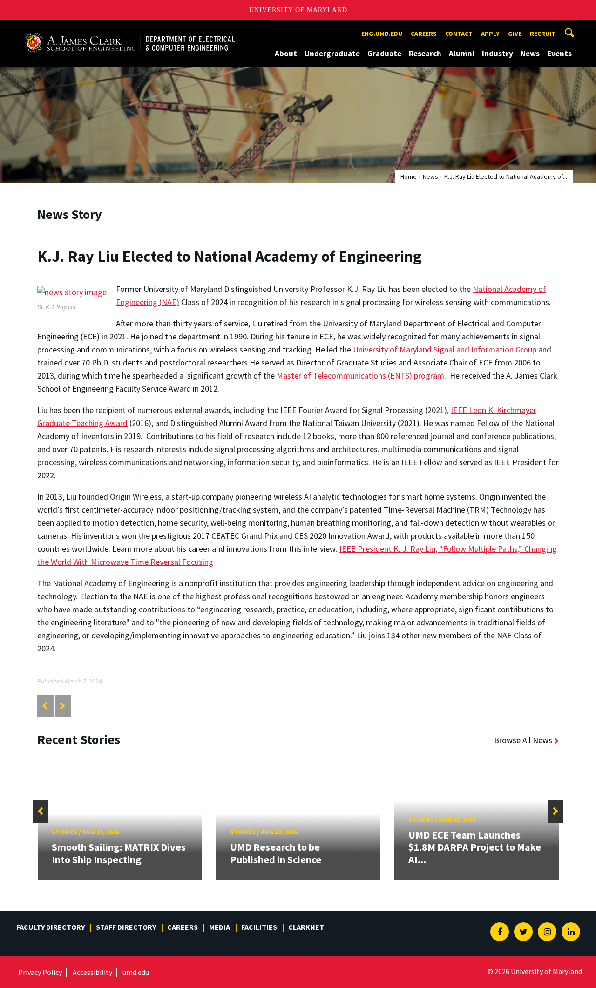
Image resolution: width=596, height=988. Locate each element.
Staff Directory (126, 927)
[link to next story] (63, 706)
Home (408, 176)
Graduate (384, 53)
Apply (490, 33)
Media (219, 927)
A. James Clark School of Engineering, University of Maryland (129, 29)
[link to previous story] (45, 706)
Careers (424, 33)
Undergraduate (332, 53)
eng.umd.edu (381, 33)
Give (515, 33)
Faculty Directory (50, 927)
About (286, 53)
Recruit (542, 33)
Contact (459, 33)
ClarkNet (306, 927)
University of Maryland (298, 10)
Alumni (461, 53)
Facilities (259, 927)
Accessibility (92, 972)
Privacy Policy (40, 972)
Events (559, 53)
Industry (497, 53)
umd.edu (135, 972)
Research (425, 53)
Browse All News (523, 740)
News (530, 53)
